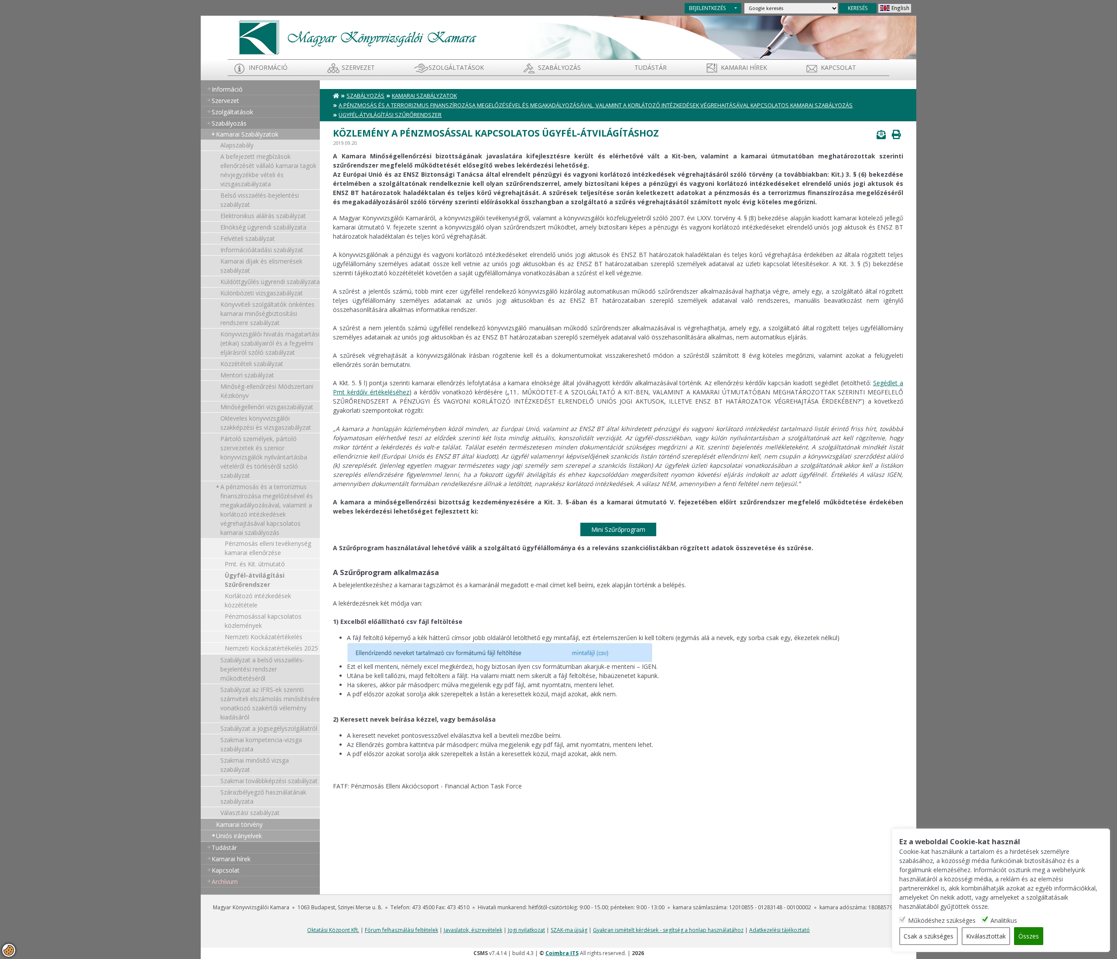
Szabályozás (365, 95)
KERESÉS (858, 7)
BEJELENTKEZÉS (707, 7)
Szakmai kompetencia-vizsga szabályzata (261, 744)
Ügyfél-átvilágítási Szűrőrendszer (254, 580)
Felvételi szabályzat (247, 238)
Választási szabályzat (250, 812)
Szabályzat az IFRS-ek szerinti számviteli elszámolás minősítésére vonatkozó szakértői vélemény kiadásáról (270, 703)
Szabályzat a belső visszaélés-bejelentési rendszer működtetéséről (262, 669)
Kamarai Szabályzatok (247, 134)
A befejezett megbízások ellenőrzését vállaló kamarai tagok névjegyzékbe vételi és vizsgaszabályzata (268, 170)
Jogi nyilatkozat (526, 930)
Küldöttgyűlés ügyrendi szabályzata (270, 281)
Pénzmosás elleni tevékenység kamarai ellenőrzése (268, 548)
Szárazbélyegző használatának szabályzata (263, 796)
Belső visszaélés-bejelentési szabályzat (259, 200)
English (900, 7)
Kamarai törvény (239, 824)
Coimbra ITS (562, 953)
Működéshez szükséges (942, 920)
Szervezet (358, 67)
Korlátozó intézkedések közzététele (258, 600)
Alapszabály (237, 145)
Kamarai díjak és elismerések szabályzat (261, 265)
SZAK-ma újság (569, 930)
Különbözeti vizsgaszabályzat (261, 293)
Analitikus (1003, 920)
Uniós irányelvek (239, 836)
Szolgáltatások (456, 67)
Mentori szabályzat (247, 375)
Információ (268, 67)
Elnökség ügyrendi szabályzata (263, 227)
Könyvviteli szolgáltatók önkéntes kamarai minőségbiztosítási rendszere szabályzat (267, 313)
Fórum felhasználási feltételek (401, 930)
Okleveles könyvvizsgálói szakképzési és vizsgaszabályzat (265, 423)
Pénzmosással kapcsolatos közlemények (263, 621)
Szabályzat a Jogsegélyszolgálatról (268, 728)
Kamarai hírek (744, 67)
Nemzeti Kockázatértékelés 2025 (271, 648)
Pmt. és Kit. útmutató (255, 564)
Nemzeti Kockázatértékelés (263, 637)
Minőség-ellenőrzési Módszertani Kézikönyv (266, 391)
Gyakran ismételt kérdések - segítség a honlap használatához (668, 930)
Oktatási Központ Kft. (333, 930)
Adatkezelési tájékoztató (779, 930)
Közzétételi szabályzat (251, 364)
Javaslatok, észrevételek (473, 930)
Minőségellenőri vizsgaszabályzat (266, 407)
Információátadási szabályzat (261, 250)
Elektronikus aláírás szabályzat (263, 216)
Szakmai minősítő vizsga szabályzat (254, 765)
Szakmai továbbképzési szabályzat (269, 781)
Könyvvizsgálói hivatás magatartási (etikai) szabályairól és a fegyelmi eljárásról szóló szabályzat (269, 343)
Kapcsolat (838, 67)
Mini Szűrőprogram (618, 529)
